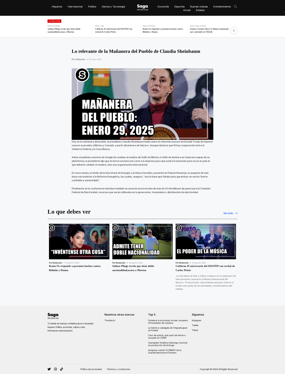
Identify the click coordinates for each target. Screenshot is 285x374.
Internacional (75, 6)
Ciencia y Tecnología (113, 6)
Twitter (195, 325)
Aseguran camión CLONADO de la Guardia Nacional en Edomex (164, 351)
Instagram (196, 320)
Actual (186, 10)
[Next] (234, 30)
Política (92, 6)
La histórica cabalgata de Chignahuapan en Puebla (167, 329)
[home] (142, 6)
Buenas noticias (199, 6)
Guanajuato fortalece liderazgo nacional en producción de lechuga (167, 343)
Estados (200, 10)
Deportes (179, 6)
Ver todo (228, 213)
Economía (163, 6)
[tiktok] (61, 369)
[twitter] (55, 369)
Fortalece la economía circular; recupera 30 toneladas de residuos (168, 321)
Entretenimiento (222, 6)
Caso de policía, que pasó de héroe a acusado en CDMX (167, 336)
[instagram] (49, 369)
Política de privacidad (91, 369)
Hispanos (57, 6)
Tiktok (195, 330)
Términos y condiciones (118, 369)
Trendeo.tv (109, 320)
